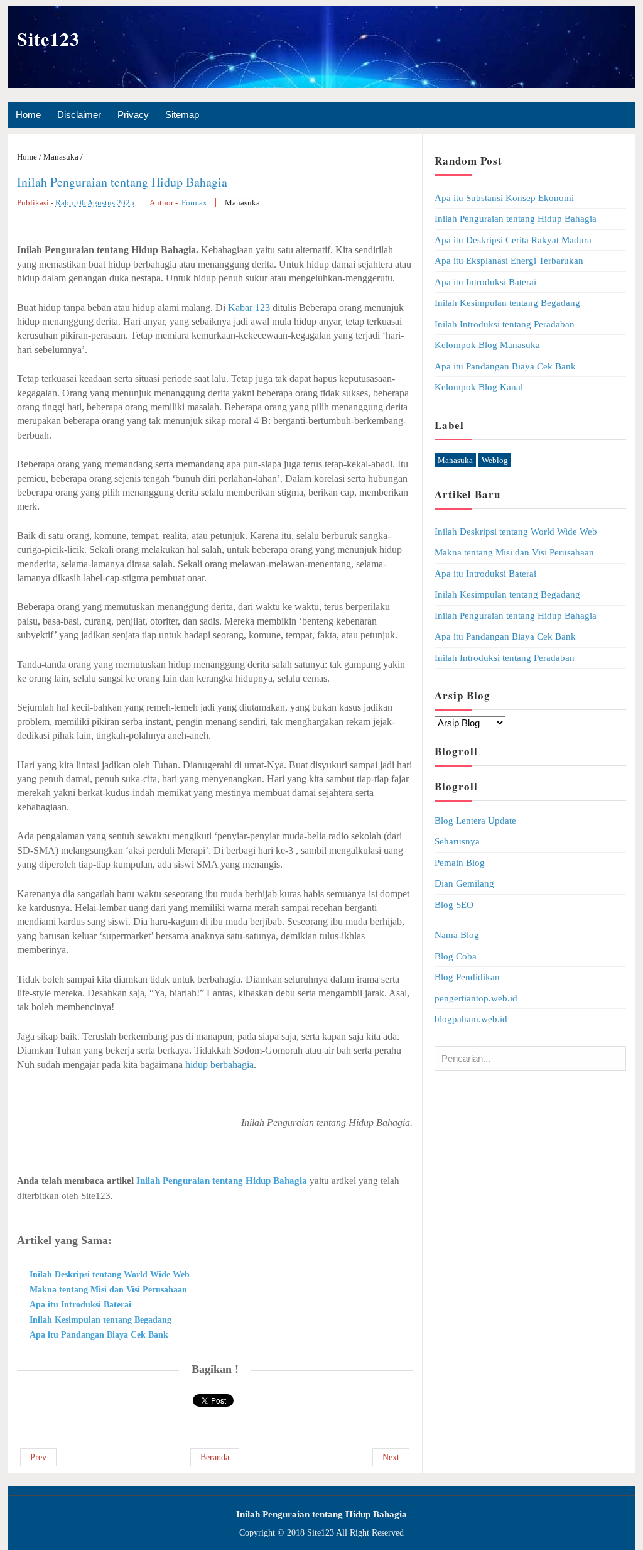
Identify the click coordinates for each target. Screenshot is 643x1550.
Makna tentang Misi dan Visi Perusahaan (108, 1289)
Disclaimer (79, 114)
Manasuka (242, 202)
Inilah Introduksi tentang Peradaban (505, 324)
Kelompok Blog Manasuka (487, 345)
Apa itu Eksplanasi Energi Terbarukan (509, 261)
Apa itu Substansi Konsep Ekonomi (504, 198)
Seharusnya (457, 841)
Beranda (214, 1457)
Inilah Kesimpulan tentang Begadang (100, 1319)
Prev (38, 1457)
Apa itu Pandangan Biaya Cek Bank (99, 1335)
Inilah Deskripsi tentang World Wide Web (110, 1274)
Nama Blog (457, 935)
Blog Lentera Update (475, 821)
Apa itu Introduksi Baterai (80, 1304)
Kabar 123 (249, 307)
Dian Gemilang (464, 883)
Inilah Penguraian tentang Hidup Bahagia (122, 181)
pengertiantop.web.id (476, 998)
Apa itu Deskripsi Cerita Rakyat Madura (513, 240)
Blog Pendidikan (467, 977)
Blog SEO (454, 905)
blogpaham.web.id (471, 1019)
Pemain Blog (460, 863)
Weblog (495, 460)
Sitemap (182, 114)
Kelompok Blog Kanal (479, 387)
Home (28, 114)
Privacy (133, 114)
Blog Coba (456, 956)
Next (390, 1457)
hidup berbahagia (219, 1064)
